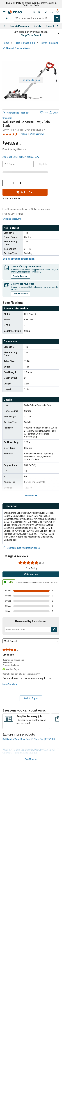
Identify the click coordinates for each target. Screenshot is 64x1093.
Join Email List (20, 293)
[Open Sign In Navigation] (52, 12)
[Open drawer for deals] (34, 12)
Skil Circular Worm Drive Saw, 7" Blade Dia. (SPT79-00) (28, 739)
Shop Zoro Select (31, 35)
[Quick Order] (40, 12)
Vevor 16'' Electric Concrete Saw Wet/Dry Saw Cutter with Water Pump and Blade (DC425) (28, 751)
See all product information (18, 258)
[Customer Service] (46, 12)
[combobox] (37, 18)
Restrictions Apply (31, 5)
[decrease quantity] (5, 183)
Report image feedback (17, 112)
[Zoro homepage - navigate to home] (15, 12)
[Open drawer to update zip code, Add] (6, 18)
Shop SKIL (7, 118)
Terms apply (36, 271)
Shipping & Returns (11, 218)
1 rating (23, 133)
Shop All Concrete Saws (18, 48)
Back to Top (29, 698)
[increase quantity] (20, 183)
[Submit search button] (57, 18)
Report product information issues (23, 547)
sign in (53, 3)
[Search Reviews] (54, 629)
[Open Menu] (4, 12)
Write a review (37, 133)
